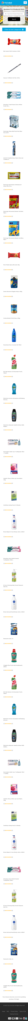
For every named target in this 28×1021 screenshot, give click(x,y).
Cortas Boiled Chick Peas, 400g (11, 318)
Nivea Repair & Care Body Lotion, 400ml (13, 531)
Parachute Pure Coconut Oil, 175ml (12, 344)
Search (14, 19)
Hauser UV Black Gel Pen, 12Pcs (11, 77)
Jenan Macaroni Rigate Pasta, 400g (12, 291)
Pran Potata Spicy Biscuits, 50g (11, 264)
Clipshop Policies (14, 1014)
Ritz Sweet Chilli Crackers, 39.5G (11, 51)
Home (3, 1011)
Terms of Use (23, 1011)
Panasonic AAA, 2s (8, 638)
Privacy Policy (14, 1011)
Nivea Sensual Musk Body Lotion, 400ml (13, 611)
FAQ (8, 1011)
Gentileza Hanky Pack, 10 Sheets (11, 505)
